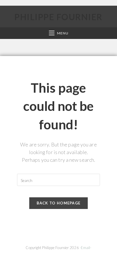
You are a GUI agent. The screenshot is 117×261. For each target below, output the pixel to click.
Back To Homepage (59, 203)
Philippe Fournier (58, 17)
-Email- (85, 247)
